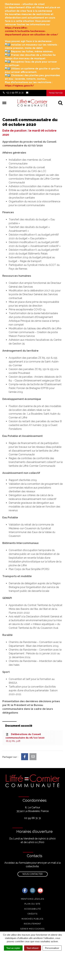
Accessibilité (32, 909)
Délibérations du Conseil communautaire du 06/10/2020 (25, 737)
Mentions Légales (32, 899)
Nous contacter (33, 874)
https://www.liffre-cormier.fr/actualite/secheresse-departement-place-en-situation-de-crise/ (31, 31)
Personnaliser (52, 948)
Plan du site (32, 904)
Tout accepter (13, 948)
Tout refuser (33, 948)
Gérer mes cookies (32, 929)
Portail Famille (55, 93)
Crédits (32, 914)
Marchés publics (32, 919)
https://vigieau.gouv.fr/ (19, 85)
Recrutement (32, 924)
